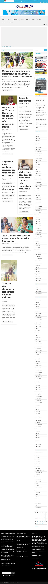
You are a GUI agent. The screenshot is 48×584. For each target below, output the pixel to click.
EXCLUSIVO (4, 22)
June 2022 (38, 243)
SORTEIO (37, 505)
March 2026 (38, 145)
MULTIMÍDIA (38, 481)
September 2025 (39, 158)
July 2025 (37, 162)
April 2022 (38, 247)
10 (44, 517)
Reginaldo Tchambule (14, 243)
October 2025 (38, 156)
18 (46, 519)
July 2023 (37, 215)
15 (40, 519)
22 (40, 521)
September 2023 (39, 210)
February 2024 (38, 199)
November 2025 (39, 153)
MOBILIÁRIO (38, 479)
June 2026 (38, 138)
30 (42, 523)
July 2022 (37, 241)
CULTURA (22, 19)
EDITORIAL (38, 466)
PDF (37, 490)
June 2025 (38, 164)
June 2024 (38, 190)
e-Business (11, 22)
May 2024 (38, 193)
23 (42, 521)
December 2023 (39, 204)
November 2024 (39, 180)
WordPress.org (39, 293)
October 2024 (38, 182)
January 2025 (38, 175)
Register (25, 1)
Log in (37, 287)
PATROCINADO (39, 487)
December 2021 (39, 256)
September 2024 (39, 184)
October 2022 (38, 234)
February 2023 (38, 225)
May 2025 (38, 166)
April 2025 (38, 169)
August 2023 (38, 212)
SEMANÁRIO (39, 19)
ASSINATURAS (30, 1)
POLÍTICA (3, 19)
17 (44, 519)
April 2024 (38, 195)
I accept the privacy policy (9, 575)
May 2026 (38, 140)
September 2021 (39, 263)
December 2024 (39, 177)
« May (36, 526)
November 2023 (39, 206)
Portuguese (8, 0)
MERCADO (38, 477)
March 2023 (38, 223)
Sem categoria (38, 498)
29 (40, 523)
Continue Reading (8, 90)
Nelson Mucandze (5, 301)
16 (42, 519)
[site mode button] (44, 24)
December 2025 (39, 151)
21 (37, 521)
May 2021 (38, 271)
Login (21, 1)
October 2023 (38, 208)
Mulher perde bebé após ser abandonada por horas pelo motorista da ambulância (25, 180)
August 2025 (38, 160)
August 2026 (38, 134)
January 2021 (38, 280)
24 (44, 521)
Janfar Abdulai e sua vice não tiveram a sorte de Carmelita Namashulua (16, 238)
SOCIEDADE (9, 19)
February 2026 (38, 147)
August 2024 (38, 186)
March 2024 (38, 197)
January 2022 (38, 254)
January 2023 (38, 228)
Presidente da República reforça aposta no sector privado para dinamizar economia (40, 101)
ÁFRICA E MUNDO (36, 1)
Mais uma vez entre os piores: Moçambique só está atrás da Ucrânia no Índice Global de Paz (17, 74)
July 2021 (37, 267)
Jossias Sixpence (22, 192)
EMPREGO (38, 468)
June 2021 (38, 269)
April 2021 (38, 273)
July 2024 (37, 188)
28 (37, 523)
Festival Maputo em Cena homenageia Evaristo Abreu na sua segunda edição (41, 119)
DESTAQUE (38, 459)
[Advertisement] (24, 36)
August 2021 (38, 265)
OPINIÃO (33, 19)
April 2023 (38, 221)
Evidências (13, 79)
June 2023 (38, 217)
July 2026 (37, 136)
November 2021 (39, 258)
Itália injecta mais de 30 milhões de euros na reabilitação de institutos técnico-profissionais (40, 108)
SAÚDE (37, 496)
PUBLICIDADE (38, 494)
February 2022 (38, 252)
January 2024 (38, 201)
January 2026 (38, 149)
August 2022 (38, 239)
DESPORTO (28, 19)
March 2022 (38, 249)
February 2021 (38, 278)
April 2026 (38, 142)
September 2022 (39, 236)
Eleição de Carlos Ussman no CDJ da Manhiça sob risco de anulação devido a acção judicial (41, 125)
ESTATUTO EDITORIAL (15, 1)
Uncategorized (38, 507)
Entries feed (38, 289)
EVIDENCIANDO (39, 472)
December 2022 (39, 230)
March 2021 (38, 276)
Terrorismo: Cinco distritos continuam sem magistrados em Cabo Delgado (41, 114)
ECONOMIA (16, 19)
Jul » (38, 526)
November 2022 (39, 232)
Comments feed (39, 291)
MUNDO (37, 483)
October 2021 (38, 260)
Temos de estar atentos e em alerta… (25, 101)
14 (37, 519)
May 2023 (38, 219)
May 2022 (38, 245)
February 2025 (38, 173)
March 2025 (38, 171)
